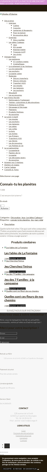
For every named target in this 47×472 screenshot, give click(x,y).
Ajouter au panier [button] (17, 258)
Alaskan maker (19, 49)
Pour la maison (19, 33)
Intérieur (12, 23)
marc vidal (39, 220)
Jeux (15, 45)
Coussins (17, 28)
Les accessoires (15, 95)
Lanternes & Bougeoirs (22, 30)
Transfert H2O (19, 83)
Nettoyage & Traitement (19, 100)
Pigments (13, 110)
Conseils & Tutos (11, 170)
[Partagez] (5, 452)
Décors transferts (20, 78)
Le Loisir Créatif (11, 117)
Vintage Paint (10, 57)
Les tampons (18, 88)
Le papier (13, 155)
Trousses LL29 (19, 52)
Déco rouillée (18, 40)
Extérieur (13, 37)
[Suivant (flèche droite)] (3, 454)
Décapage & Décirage (18, 107)
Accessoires (14, 114)
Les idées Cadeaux (16, 42)
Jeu (32, 220)
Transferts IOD (15, 138)
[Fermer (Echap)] (7, 452)
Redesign (13, 76)
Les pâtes (13, 126)
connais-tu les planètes (20, 220)
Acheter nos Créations (13, 162)
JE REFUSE (17, 469)
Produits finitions (16, 112)
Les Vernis (13, 141)
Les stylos (17, 54)
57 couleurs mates (21, 61)
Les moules (17, 85)
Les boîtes (13, 134)
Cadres (16, 25)
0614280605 (4, 6)
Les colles (13, 129)
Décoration (9, 21)
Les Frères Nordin (12, 97)
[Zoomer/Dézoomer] (1, 452)
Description (9, 224)
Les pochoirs (14, 71)
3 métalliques (18, 64)
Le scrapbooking (11, 148)
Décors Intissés (19, 81)
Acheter (5, 208)
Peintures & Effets (16, 105)
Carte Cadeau (10, 167)
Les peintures (14, 59)
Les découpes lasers (17, 158)
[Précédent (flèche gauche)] (1, 454)
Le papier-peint (15, 73)
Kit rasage (17, 47)
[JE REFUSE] (38, 469)
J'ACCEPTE (7, 469)
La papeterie (14, 150)
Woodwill (13, 93)
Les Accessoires (15, 143)
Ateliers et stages (11, 165)
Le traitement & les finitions (20, 66)
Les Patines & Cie (16, 146)
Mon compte (8, 9)
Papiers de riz (14, 153)
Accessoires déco (20, 35)
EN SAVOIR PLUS (30, 469)
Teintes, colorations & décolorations (24, 102)
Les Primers (14, 136)
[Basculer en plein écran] (3, 452)
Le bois (12, 131)
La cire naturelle (15, 69)
